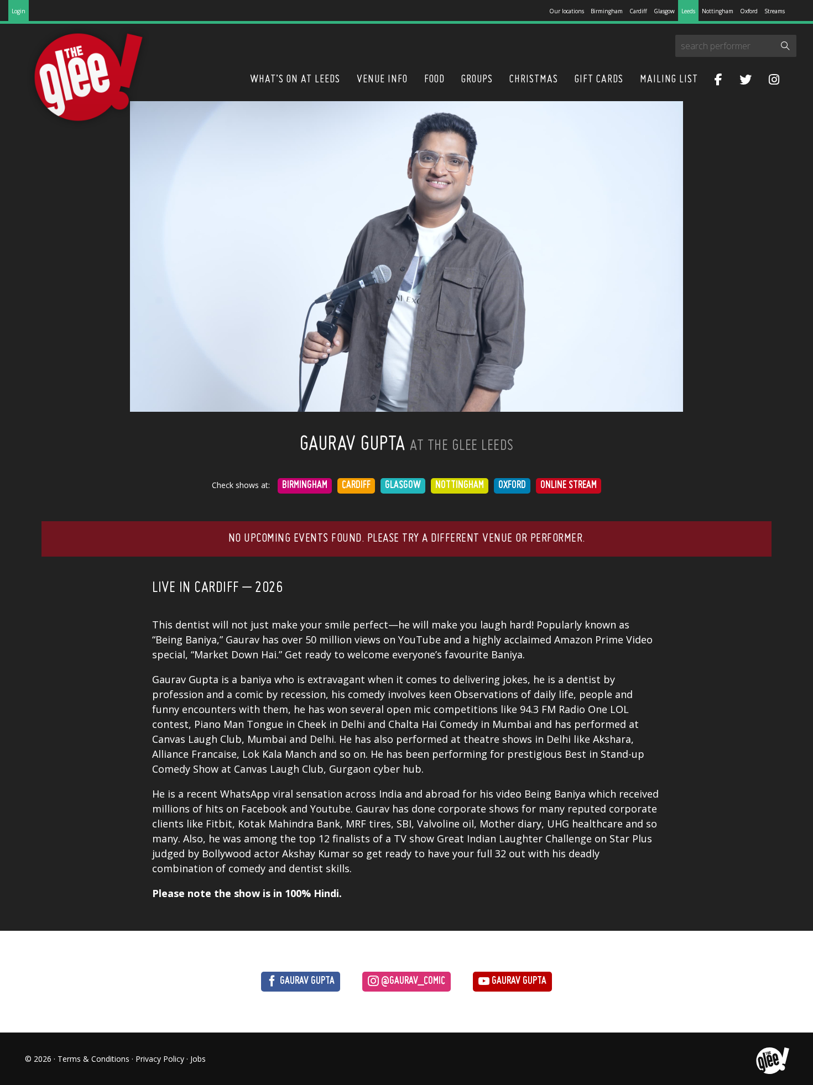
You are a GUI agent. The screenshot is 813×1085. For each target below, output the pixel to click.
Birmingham (607, 11)
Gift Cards (599, 80)
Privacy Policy (160, 1058)
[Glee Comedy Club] (88, 78)
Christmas (533, 80)
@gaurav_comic (412, 981)
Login (18, 11)
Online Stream (568, 485)
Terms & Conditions (93, 1058)
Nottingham (717, 11)
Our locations (566, 11)
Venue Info (382, 80)
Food (434, 80)
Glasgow (664, 11)
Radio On (580, 709)
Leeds (688, 11)
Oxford (749, 11)
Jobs (198, 1058)
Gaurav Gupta (306, 981)
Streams (774, 11)
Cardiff (638, 11)
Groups (477, 80)
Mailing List (669, 80)
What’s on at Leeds (295, 80)
